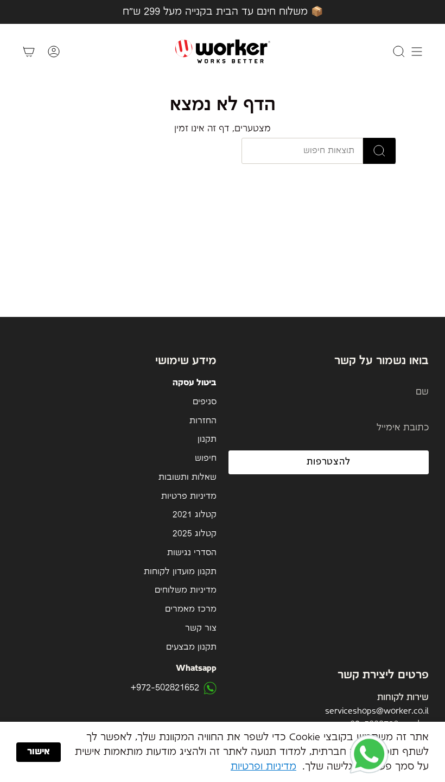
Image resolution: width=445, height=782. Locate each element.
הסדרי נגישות (192, 553)
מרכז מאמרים (191, 609)
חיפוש (206, 458)
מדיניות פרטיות (189, 496)
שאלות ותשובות (187, 477)
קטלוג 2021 (195, 515)
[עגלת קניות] (28, 51)
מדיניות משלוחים (186, 590)
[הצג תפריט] (417, 51)
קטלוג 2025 (195, 534)
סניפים (205, 402)
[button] (369, 755)
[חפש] (379, 151)
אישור (38, 751)
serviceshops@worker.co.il (377, 711)
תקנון (207, 439)
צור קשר (201, 628)
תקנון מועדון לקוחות (180, 572)
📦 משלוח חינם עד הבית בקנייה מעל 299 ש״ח (223, 12)
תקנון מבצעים (191, 647)
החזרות (203, 421)
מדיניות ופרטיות (263, 766)
